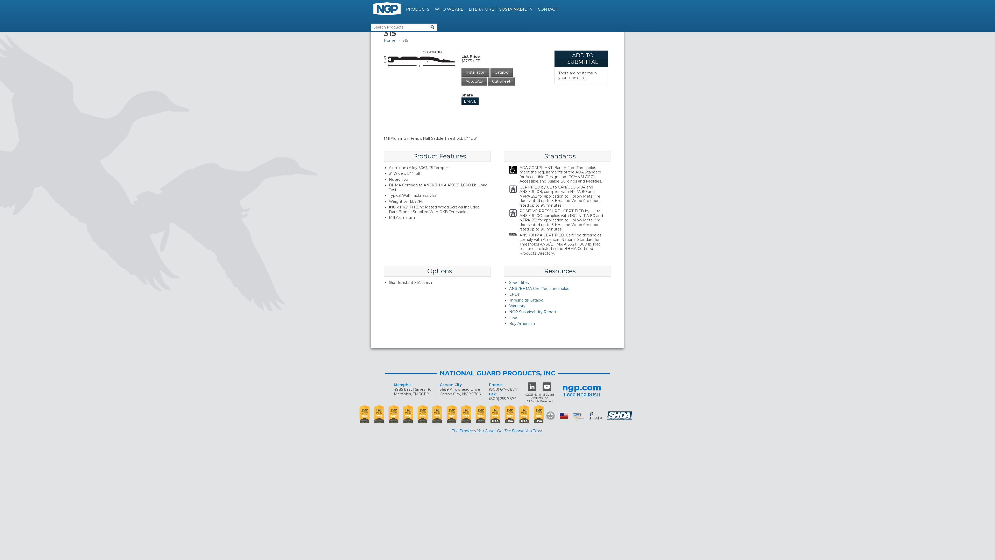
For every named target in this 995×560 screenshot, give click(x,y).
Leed (513, 317)
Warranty (517, 306)
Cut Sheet (501, 81)
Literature (481, 9)
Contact (547, 9)
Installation (475, 72)
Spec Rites (519, 282)
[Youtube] (547, 386)
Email (470, 101)
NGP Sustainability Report (532, 312)
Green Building (550, 415)
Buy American (522, 323)
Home (389, 40)
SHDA (620, 415)
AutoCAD (474, 81)
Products (417, 9)
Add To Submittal (582, 58)
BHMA (595, 415)
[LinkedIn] (532, 386)
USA (564, 415)
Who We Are (449, 9)
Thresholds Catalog (526, 300)
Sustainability (515, 9)
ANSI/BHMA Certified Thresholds (539, 288)
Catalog (502, 72)
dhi (578, 416)
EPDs (514, 294)
